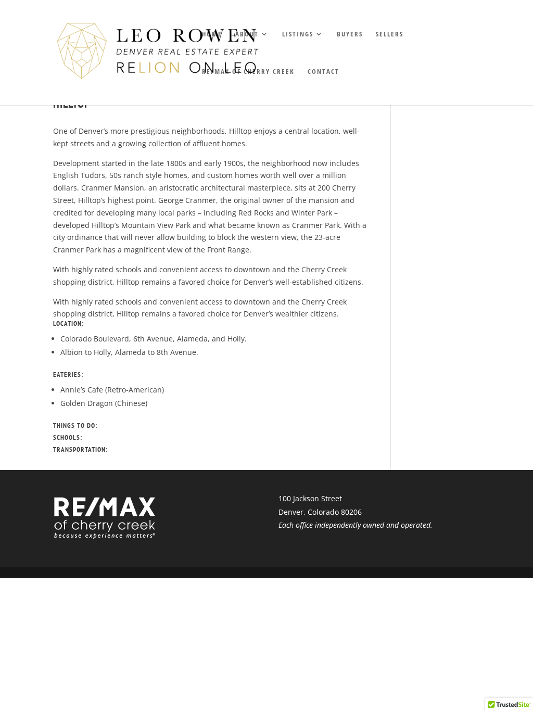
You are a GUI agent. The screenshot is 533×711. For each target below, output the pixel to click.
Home (212, 34)
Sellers (389, 34)
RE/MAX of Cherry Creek (248, 72)
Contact (323, 72)
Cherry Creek (324, 269)
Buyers (350, 34)
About (247, 34)
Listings (297, 34)
